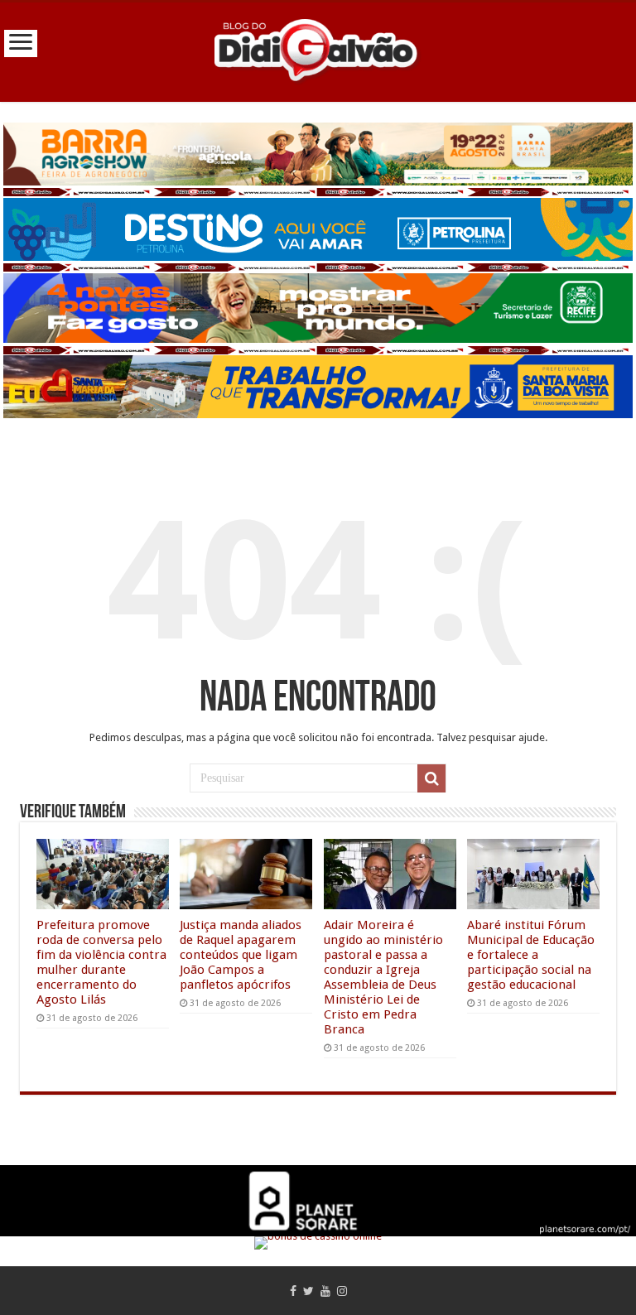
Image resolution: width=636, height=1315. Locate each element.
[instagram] (342, 1291)
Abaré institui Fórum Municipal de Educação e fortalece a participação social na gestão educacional (531, 955)
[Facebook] (293, 1291)
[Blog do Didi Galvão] (318, 49)
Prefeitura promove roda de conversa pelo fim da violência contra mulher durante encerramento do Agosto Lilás (101, 962)
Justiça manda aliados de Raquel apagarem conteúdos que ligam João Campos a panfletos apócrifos (240, 955)
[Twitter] (308, 1291)
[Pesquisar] (431, 778)
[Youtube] (325, 1291)
